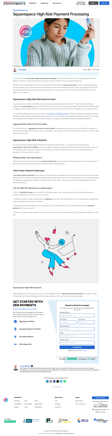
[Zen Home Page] (14, 3)
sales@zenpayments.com (101, 409)
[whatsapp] (64, 381)
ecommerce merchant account (57, 114)
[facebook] (54, 381)
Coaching (17, 400)
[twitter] (57, 381)
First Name (63, 319)
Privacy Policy (79, 400)
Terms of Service (80, 404)
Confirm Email (64, 340)
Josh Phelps (22, 70)
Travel (26, 407)
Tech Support (28, 404)
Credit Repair (18, 404)
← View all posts (56, 386)
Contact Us (58, 407)
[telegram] (61, 381)
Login (84, 350)
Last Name (81, 319)
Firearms (16, 407)
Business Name (65, 312)
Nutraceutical (38, 404)
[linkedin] (47, 381)
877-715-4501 (81, 4)
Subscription (38, 407)
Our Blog (57, 404)
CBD (25, 400)
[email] (50, 381)
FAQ (56, 400)
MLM (36, 400)
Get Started (77, 347)
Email (61, 333)
